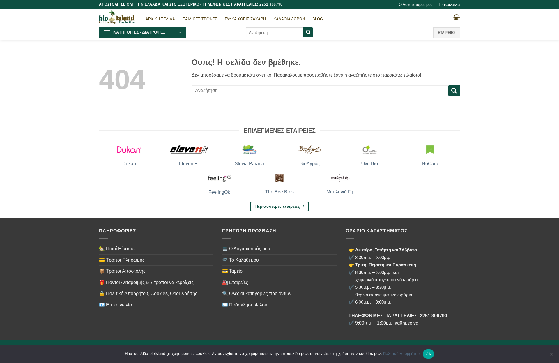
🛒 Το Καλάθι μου (240, 260)
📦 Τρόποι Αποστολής (122, 271)
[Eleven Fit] (189, 149)
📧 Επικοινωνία (115, 304)
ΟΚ (428, 353)
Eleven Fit (189, 163)
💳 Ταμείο (232, 271)
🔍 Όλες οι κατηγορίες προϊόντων (256, 293)
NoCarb (430, 163)
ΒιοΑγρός (310, 163)
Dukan (129, 163)
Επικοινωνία (449, 4)
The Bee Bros (279, 191)
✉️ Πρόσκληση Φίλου (244, 304)
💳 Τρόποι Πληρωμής (122, 260)
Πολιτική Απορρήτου (401, 353)
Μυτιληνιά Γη (339, 191)
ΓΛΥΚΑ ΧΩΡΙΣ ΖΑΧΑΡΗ (245, 19)
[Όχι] (551, 355)
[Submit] (308, 32)
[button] (142, 32)
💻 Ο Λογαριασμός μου (246, 248)
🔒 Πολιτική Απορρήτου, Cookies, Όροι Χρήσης (148, 293)
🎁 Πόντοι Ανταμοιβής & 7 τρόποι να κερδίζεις (146, 282)
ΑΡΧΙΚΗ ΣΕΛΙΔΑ (160, 19)
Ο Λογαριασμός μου (415, 4)
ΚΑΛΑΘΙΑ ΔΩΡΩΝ (289, 19)
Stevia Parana (249, 163)
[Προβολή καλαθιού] (456, 17)
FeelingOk (219, 192)
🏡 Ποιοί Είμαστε (117, 248)
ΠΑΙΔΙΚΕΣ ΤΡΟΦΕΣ (200, 19)
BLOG (317, 19)
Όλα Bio (369, 163)
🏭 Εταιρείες (235, 282)
